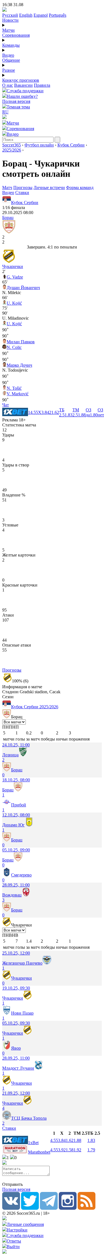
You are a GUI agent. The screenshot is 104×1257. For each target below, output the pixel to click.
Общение (11, 60)
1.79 (91, 1149)
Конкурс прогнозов (20, 80)
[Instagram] (68, 1208)
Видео (8, 55)
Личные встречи (49, 187)
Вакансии (23, 85)
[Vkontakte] (11, 1208)
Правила (42, 85)
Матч (7, 187)
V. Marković (18, 393)
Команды (11, 45)
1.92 (77, 1149)
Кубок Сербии (71, 145)
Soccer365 (11, 145)
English (25, 15)
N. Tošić (14, 388)
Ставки (22, 192)
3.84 (62, 1140)
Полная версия (16, 101)
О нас (7, 85)
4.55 (54, 1140)
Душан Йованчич (23, 287)
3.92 (62, 1149)
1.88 (77, 1140)
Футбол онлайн (39, 145)
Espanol (41, 15)
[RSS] (86, 1208)
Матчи (8, 30)
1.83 (91, 1140)
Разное (8, 70)
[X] (30, 1208)
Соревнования (16, 35)
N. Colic (14, 347)
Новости (10, 20)
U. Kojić (14, 303)
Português (57, 15)
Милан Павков (21, 341)
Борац (8, 217)
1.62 (69, 1140)
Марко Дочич (19, 365)
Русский (10, 15)
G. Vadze (15, 277)
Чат (5, 405)
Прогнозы (22, 187)
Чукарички (12, 266)
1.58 (69, 1149)
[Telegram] (49, 1208)
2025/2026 (11, 150)
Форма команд (79, 187)
